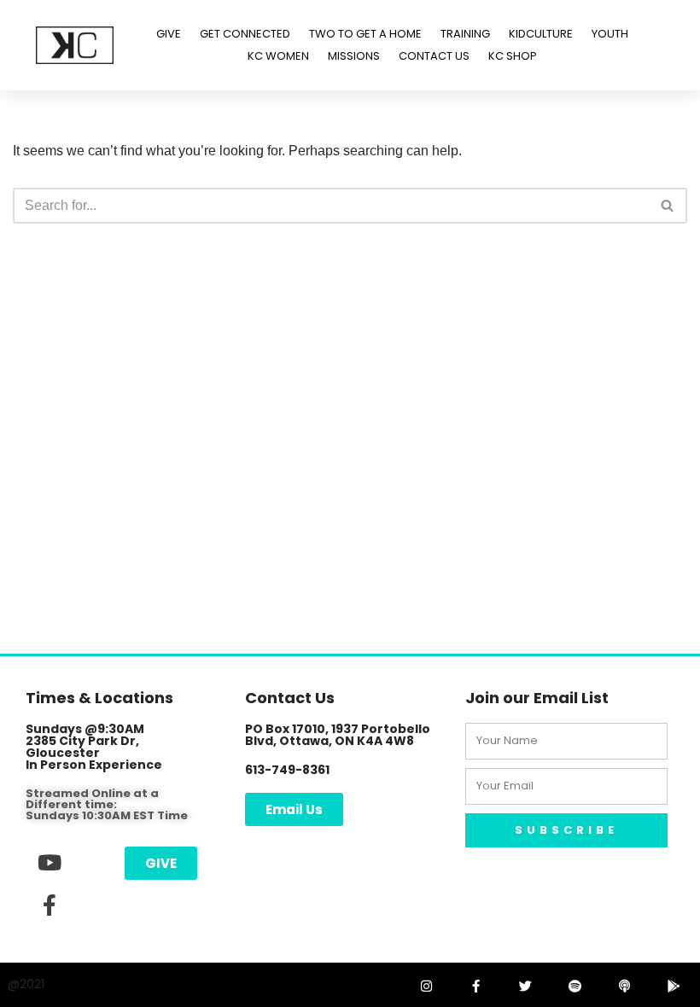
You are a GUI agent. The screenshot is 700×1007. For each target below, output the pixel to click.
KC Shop (512, 56)
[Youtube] (49, 862)
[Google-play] (673, 985)
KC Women (278, 56)
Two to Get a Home (365, 34)
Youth (610, 34)
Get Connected (245, 34)
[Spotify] (574, 985)
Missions (354, 56)
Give (168, 34)
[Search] (668, 206)
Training (465, 34)
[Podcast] (624, 985)
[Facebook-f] (49, 904)
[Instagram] (426, 985)
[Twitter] (525, 985)
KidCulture (541, 34)
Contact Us (434, 56)
